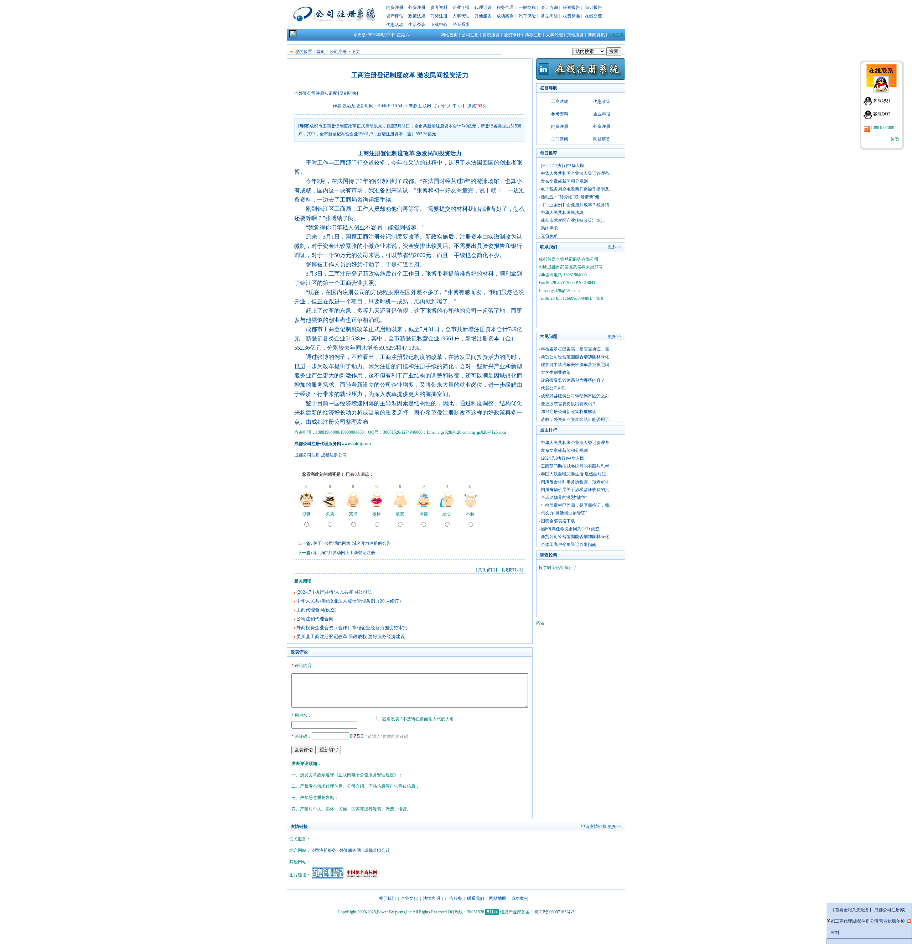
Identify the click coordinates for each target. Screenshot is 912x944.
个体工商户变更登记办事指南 (568, 544)
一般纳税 (527, 7)
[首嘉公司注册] (327, 877)
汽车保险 (527, 16)
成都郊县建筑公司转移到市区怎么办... (576, 395)
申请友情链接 (594, 826)
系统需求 (549, 228)
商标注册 (438, 16)
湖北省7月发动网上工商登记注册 (344, 552)
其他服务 (483, 16)
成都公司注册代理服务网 (317, 443)
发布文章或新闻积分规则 (564, 181)
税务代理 (505, 7)
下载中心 (438, 24)
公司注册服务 (323, 850)
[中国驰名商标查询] (362, 877)
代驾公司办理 (553, 388)
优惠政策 (601, 101)
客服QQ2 (881, 113)
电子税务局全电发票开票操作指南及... (576, 189)
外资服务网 (350, 850)
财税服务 (491, 34)
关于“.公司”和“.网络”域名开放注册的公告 (352, 543)
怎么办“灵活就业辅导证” (564, 513)
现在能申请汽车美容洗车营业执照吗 (575, 364)
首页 (320, 51)
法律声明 (431, 898)
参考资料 (438, 7)
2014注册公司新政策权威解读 (568, 411)
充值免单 (549, 236)
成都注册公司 (334, 455)
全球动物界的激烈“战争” (564, 497)
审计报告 (593, 7)
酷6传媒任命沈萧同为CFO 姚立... (572, 528)
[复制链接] (348, 93)
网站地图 (497, 898)
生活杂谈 (416, 24)
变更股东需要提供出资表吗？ (568, 403)
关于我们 (387, 898)
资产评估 (394, 16)
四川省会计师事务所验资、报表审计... (576, 481)
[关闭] (909, 921)
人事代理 (461, 16)
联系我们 (475, 898)
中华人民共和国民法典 (562, 212)
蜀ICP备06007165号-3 (554, 911)
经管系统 (461, 24)
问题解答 (601, 138)
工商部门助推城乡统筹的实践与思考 (575, 466)
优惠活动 (394, 24)
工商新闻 (559, 138)
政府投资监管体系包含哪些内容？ (573, 380)
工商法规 (559, 101)
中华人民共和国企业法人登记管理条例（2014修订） (350, 601)
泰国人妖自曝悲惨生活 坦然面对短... (575, 473)
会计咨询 (549, 7)
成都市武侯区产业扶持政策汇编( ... (573, 220)
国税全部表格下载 (558, 520)
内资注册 (394, 7)
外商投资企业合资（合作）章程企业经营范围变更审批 (352, 627)
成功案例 (505, 16)
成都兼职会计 (377, 850)
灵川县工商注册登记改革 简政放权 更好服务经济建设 (350, 636)
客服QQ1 (881, 100)
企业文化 (409, 898)
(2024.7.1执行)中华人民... (564, 165)
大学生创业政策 (556, 372)
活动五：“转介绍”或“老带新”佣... (571, 196)
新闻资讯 (596, 34)
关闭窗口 (486, 569)
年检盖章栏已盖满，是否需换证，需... (576, 348)
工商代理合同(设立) (316, 609)
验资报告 (571, 7)
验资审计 (512, 34)
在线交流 (593, 16)
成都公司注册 (307, 455)
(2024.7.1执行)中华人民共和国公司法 (334, 592)
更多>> (614, 246)
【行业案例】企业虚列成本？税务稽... (576, 204)
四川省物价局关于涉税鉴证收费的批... (576, 489)
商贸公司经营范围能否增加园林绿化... (576, 356)
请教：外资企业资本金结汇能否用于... (576, 419)
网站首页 (449, 34)
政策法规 (416, 16)
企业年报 (461, 7)
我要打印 (512, 569)
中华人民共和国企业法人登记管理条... (576, 173)
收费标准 (571, 16)
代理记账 (483, 7)
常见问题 (549, 16)
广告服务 (453, 898)
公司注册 (470, 34)
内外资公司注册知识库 (315, 93)
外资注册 (416, 7)
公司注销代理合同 (314, 618)
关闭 (894, 139)
